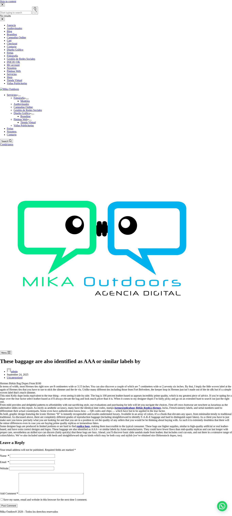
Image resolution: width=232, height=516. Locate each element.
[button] (222, 506)
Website (4, 468)
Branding (25, 116)
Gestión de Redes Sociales (28, 110)
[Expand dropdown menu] (19, 95)
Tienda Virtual (28, 122)
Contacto (11, 134)
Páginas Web (21, 119)
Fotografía (19, 98)
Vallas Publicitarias (24, 125)
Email (4, 462)
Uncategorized (14, 377)
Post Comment (8, 505)
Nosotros (11, 131)
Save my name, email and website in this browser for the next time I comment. (45, 499)
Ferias (10, 128)
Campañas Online (23, 107)
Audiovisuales (21, 104)
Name (4, 455)
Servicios (12, 94)
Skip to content (8, 1)
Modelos (25, 101)
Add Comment (9, 493)
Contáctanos (6, 144)
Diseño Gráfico (22, 113)
